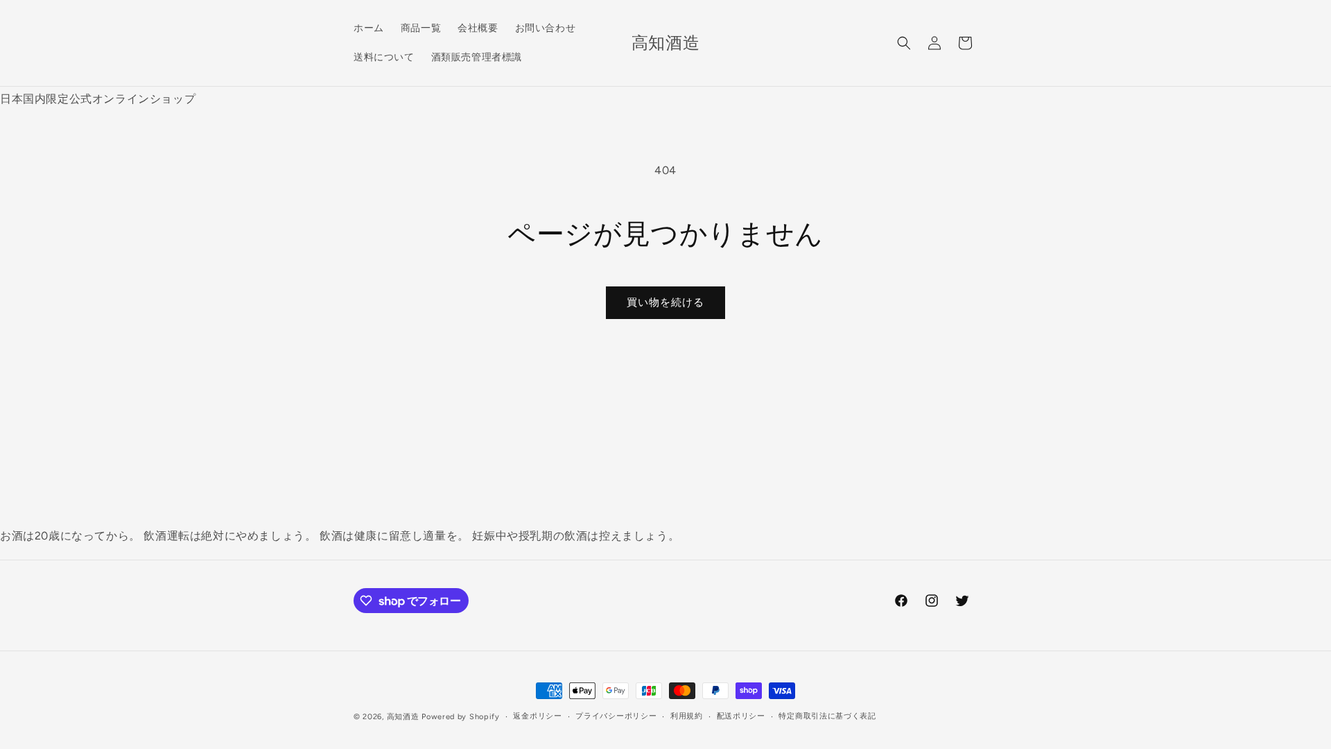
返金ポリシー (537, 716)
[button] (904, 43)
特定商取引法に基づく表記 (827, 716)
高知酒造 (403, 716)
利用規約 (686, 716)
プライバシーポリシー (615, 716)
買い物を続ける (665, 302)
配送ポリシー (741, 716)
